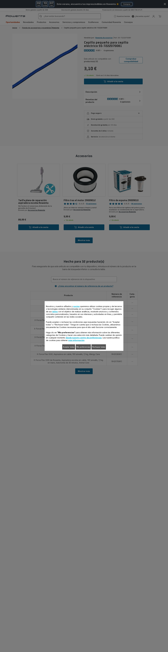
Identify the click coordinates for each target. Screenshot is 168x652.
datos (55, 311)
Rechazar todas (98, 347)
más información (76, 340)
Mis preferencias (83, 347)
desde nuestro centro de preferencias (84, 338)
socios (76, 306)
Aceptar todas (68, 347)
